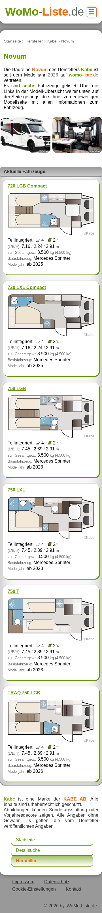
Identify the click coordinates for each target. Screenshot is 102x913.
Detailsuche (28, 850)
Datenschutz (56, 881)
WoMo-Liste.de (82, 905)
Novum (67, 41)
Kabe (52, 41)
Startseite (12, 41)
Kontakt (73, 889)
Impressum (23, 881)
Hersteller (34, 41)
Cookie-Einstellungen (34, 889)
